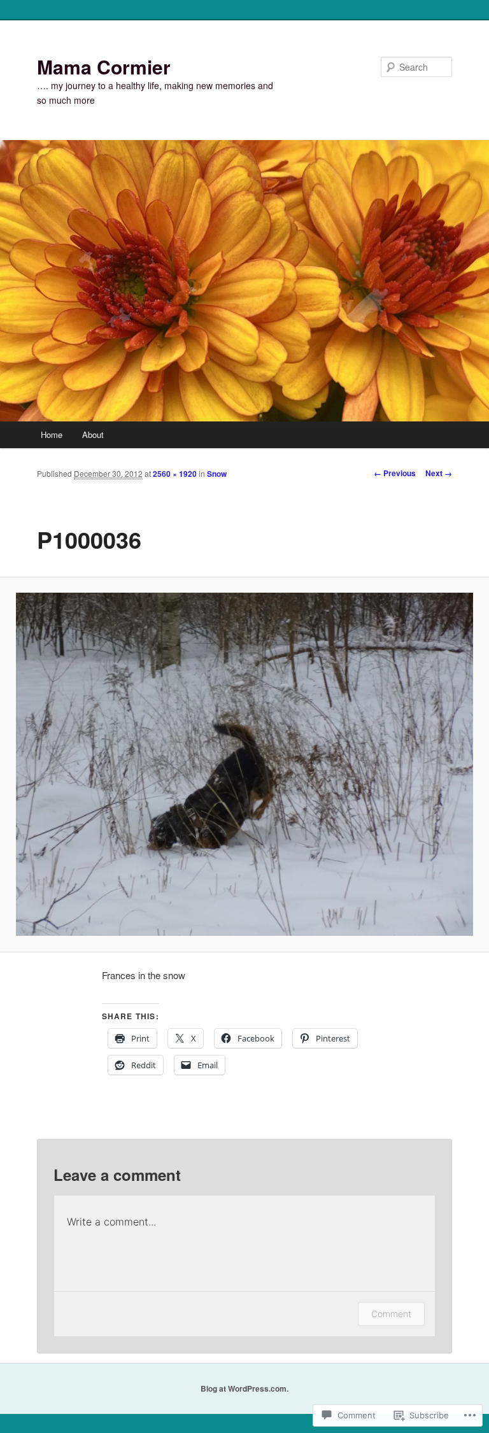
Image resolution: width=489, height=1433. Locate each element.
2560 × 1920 (175, 473)
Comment (391, 1313)
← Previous (395, 473)
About (93, 434)
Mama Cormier (104, 66)
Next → (438, 473)
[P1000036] (244, 764)
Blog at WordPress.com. (244, 1388)
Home (51, 434)
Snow (217, 473)
